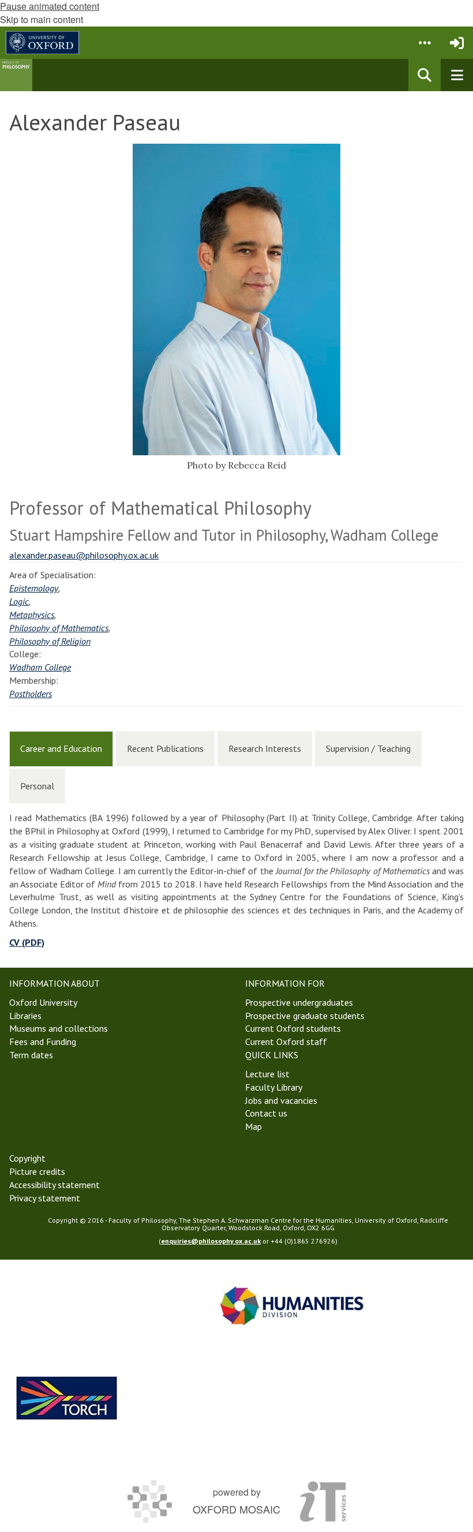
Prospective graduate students (305, 1015)
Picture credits (37, 1171)
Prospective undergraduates (299, 1002)
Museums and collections (58, 1028)
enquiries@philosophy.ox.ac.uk (211, 1241)
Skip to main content (41, 19)
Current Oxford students (293, 1028)
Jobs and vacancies (281, 1100)
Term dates (31, 1055)
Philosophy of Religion (50, 641)
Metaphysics (31, 614)
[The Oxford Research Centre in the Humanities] (67, 1398)
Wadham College (40, 667)
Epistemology (33, 588)
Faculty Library (273, 1087)
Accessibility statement (54, 1184)
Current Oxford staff (286, 1041)
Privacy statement (44, 1198)
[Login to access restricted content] (457, 43)
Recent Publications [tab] (165, 748)
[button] (424, 43)
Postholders (30, 693)
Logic (19, 601)
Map (253, 1126)
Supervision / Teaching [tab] (368, 748)
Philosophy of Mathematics (58, 628)
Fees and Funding (42, 1041)
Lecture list (267, 1074)
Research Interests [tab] (264, 748)
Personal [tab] (37, 786)
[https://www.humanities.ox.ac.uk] (292, 1305)
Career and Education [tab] (61, 748)
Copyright (27, 1158)
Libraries (25, 1015)
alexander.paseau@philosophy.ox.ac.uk (84, 555)
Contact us (266, 1113)
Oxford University (43, 1002)
